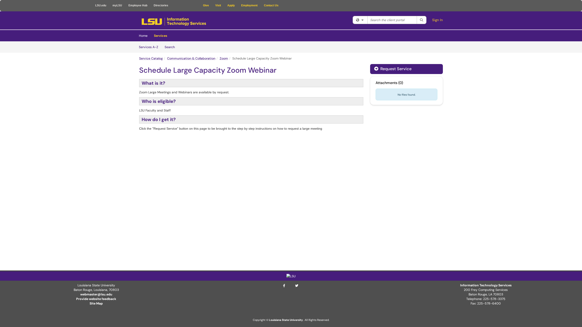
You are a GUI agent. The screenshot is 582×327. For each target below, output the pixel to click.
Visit (218, 5)
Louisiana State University (286, 320)
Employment (249, 5)
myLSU (117, 5)
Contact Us (271, 5)
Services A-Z (148, 47)
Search (171, 47)
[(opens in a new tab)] (173, 21)
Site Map (96, 303)
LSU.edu (100, 5)
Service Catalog (151, 58)
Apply (231, 5)
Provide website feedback (96, 299)
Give (206, 5)
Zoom (224, 58)
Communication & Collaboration (191, 58)
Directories (161, 5)
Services (160, 36)
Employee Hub (137, 5)
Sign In (437, 20)
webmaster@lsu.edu (96, 294)
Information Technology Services (486, 285)
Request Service (395, 69)
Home (143, 36)
